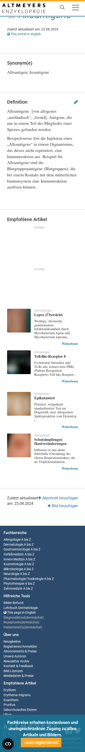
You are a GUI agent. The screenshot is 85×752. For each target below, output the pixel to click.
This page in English (21, 613)
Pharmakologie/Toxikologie (23, 579)
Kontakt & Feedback (18, 666)
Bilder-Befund (13, 603)
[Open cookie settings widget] (8, 744)
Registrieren (12, 647)
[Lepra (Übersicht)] (19, 321)
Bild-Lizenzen (13, 671)
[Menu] (75, 8)
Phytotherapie (14, 584)
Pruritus (9, 705)
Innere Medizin (14, 559)
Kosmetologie (14, 564)
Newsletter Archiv (16, 661)
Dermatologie (13, 545)
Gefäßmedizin (14, 554)
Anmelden (29, 647)
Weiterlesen (70, 343)
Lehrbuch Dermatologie (21, 608)
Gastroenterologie (17, 549)
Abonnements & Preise (20, 651)
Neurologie (11, 574)
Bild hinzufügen (64, 506)
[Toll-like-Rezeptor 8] (19, 362)
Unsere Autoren (15, 656)
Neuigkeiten (12, 642)
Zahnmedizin (13, 589)
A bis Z (26, 540)
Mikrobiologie (13, 569)
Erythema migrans (17, 695)
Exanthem (11, 700)
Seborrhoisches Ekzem (20, 710)
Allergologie (12, 540)
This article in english (25, 34)
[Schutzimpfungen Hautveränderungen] (19, 445)
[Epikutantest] (19, 404)
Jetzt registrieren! (41, 742)
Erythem (10, 690)
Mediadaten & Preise (19, 676)
